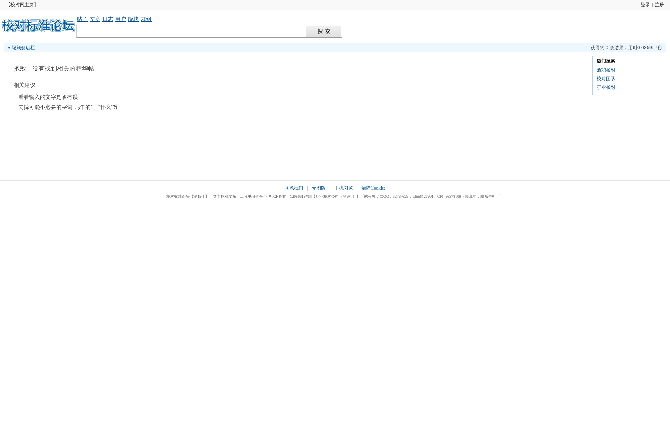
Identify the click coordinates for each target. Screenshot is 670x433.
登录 (645, 4)
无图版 (319, 188)
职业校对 (606, 87)
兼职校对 (606, 70)
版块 (133, 19)
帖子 (82, 19)
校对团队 (606, 78)
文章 (95, 19)
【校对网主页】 (22, 4)
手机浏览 (343, 188)
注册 (659, 4)
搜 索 (324, 31)
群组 (146, 19)
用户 (120, 19)
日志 (107, 19)
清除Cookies (373, 188)
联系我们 (294, 188)
